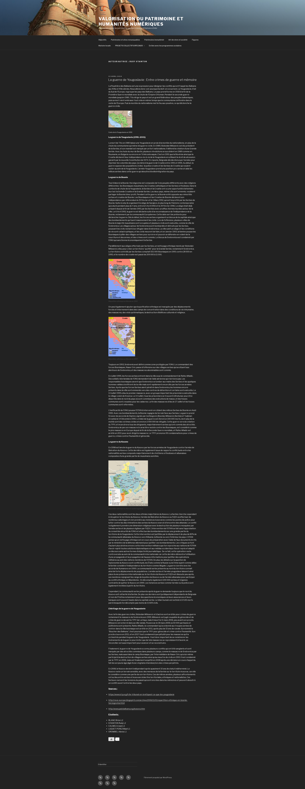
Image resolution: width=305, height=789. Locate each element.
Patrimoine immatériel (154, 40)
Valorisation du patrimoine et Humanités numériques (141, 21)
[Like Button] (111, 739)
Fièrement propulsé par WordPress (158, 777)
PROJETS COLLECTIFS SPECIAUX (129, 46)
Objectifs (102, 40)
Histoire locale (104, 46)
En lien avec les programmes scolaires (165, 46)
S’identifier (102, 764)
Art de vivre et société (177, 40)
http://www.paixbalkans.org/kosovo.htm (126, 709)
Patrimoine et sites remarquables (125, 40)
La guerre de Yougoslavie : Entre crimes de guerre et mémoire (152, 80)
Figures (195, 40)
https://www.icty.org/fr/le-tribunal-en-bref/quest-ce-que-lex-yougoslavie (141, 694)
